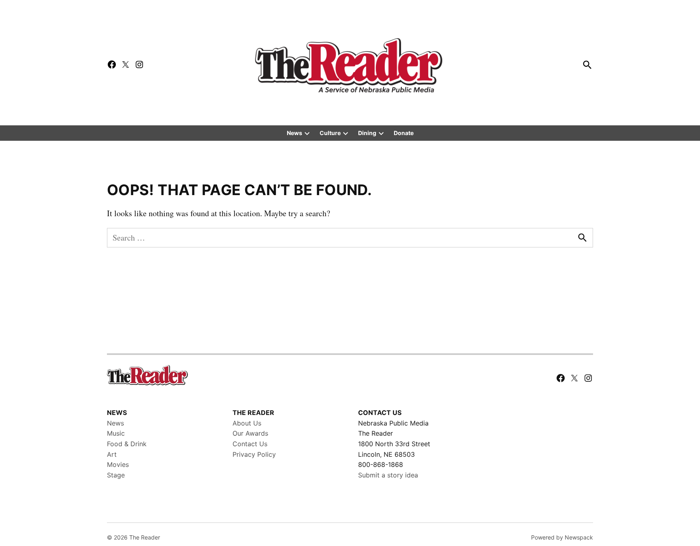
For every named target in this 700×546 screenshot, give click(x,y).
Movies (118, 464)
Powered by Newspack (562, 537)
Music (116, 433)
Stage (116, 475)
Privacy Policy (254, 454)
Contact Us (250, 444)
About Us (247, 423)
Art (112, 454)
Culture (330, 132)
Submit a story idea (388, 475)
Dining (367, 132)
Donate (404, 132)
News (294, 132)
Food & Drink (127, 444)
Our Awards (250, 433)
